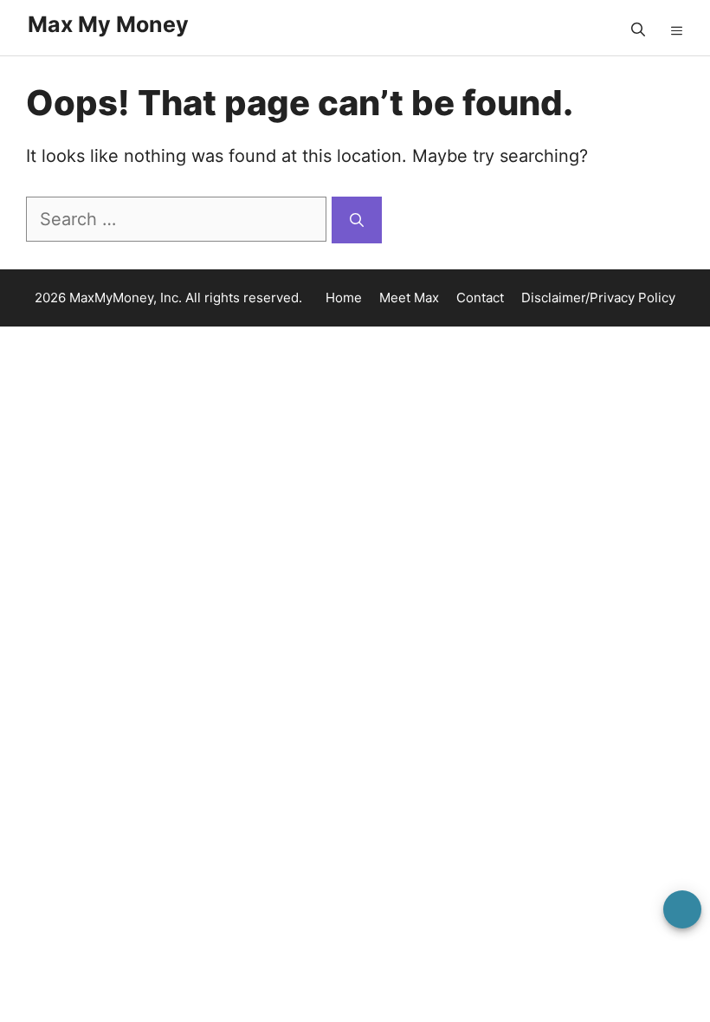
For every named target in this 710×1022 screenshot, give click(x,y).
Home (344, 297)
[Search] (357, 220)
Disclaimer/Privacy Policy (598, 297)
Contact (480, 297)
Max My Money (108, 24)
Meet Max (409, 297)
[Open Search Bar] (638, 30)
